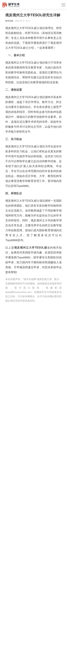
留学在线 (9, 20)
